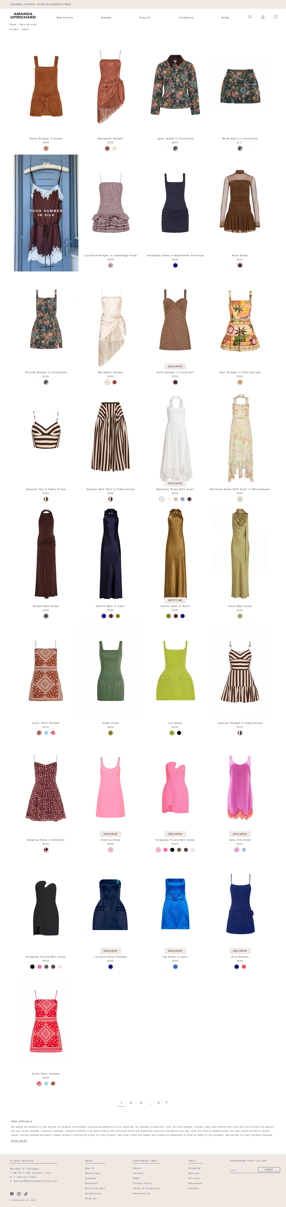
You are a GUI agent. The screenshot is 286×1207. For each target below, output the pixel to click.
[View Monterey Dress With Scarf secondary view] (175, 436)
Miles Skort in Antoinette (240, 138)
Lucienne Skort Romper (110, 956)
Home (13, 24)
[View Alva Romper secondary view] (240, 904)
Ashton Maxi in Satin (110, 606)
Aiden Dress (110, 722)
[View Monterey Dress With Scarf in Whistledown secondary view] (240, 436)
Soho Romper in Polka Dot (175, 372)
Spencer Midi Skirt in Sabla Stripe (111, 489)
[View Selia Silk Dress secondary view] (240, 787)
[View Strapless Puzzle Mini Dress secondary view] (175, 787)
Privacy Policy (143, 1183)
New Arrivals (65, 17)
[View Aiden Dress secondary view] (110, 670)
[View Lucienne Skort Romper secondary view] (110, 904)
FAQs (136, 1178)
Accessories (93, 1193)
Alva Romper (240, 956)
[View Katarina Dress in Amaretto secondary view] (46, 787)
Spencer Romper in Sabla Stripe (240, 722)
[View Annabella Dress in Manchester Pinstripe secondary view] (175, 203)
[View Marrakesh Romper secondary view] (110, 86)
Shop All (145, 17)
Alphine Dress (110, 839)
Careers (194, 1188)
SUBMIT (269, 1169)
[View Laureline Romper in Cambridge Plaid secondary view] (110, 203)
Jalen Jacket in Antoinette (175, 138)
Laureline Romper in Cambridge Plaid (110, 255)
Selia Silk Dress (240, 839)
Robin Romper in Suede (46, 138)
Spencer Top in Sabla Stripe (46, 489)
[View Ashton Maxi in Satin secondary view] (110, 553)
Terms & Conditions (147, 1188)
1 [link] (121, 1103)
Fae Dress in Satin (175, 956)
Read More (19, 1141)
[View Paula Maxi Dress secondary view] (240, 553)
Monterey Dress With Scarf (175, 489)
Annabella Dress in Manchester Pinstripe (175, 255)
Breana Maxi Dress (46, 606)
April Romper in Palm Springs (240, 372)
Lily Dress (175, 722)
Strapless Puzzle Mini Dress (175, 839)
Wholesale (196, 1183)
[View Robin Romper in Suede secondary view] (46, 86)
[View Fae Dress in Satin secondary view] (175, 904)
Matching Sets (95, 1188)
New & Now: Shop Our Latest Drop (35, 4)
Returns (194, 1173)
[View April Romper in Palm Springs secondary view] (240, 320)
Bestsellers (93, 1173)
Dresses (106, 17)
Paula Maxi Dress (240, 606)
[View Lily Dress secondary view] (175, 670)
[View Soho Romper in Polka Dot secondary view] (175, 320)
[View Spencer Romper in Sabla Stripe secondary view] (240, 670)
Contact (138, 1173)
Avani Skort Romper (46, 722)
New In (90, 1168)
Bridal (225, 17)
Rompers (91, 1183)
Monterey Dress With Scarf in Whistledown (240, 489)
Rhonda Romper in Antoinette (46, 372)
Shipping (195, 1168)
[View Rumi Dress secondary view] (240, 203)
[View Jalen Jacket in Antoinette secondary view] (175, 86)
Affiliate (194, 1178)
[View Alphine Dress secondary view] (110, 787)
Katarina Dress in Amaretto (46, 839)
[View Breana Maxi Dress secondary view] (46, 553)
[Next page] (166, 1103)
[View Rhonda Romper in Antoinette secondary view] (46, 320)
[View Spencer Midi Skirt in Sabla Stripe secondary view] (110, 436)
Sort (25, 29)
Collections (186, 17)
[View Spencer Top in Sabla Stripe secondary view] (46, 436)
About (137, 1168)
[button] (274, 14)
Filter (14, 29)
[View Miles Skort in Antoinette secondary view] (240, 86)
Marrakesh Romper (111, 138)
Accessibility (142, 1193)
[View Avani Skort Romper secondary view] (46, 670)
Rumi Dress (240, 255)
